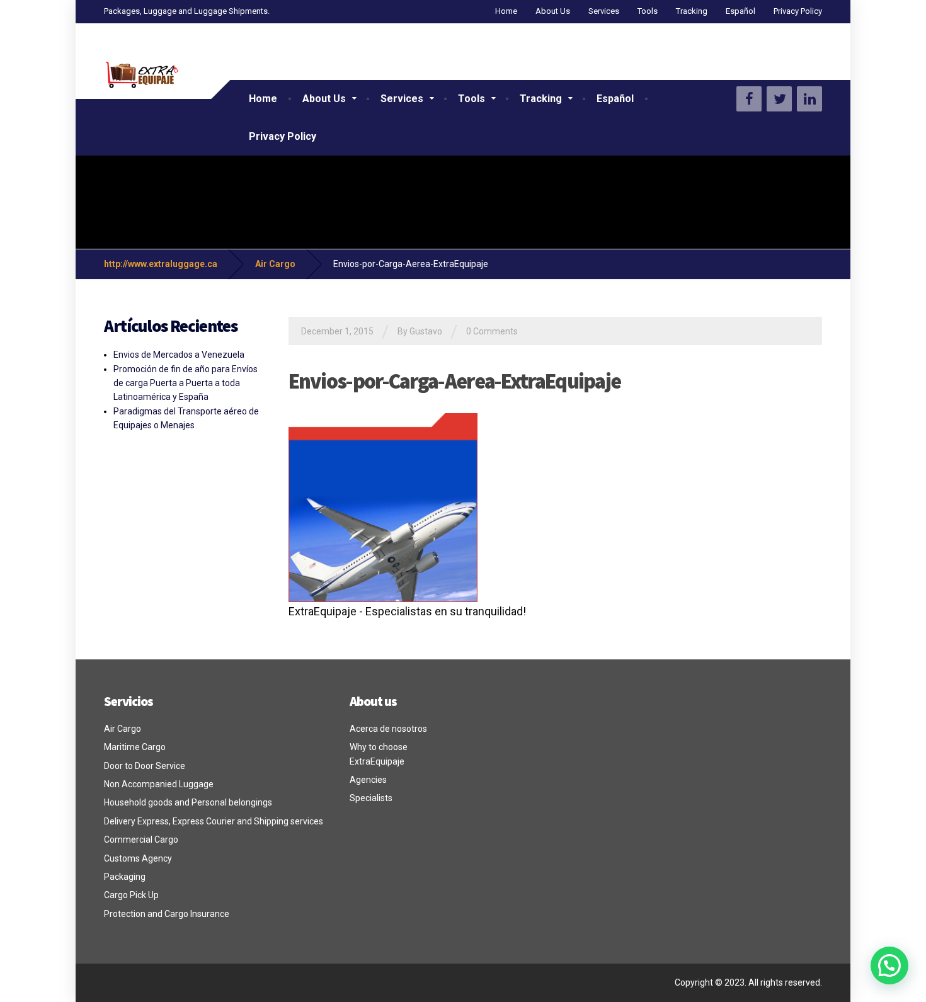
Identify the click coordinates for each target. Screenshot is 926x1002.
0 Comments (492, 331)
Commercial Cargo (141, 839)
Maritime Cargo (135, 747)
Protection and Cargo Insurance (166, 914)
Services (603, 11)
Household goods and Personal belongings (188, 802)
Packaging (125, 877)
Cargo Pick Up (131, 895)
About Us (552, 11)
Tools (647, 11)
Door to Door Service (144, 766)
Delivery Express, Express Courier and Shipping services (213, 821)
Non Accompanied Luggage (159, 784)
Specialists (371, 798)
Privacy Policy (798, 11)
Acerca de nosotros (388, 729)
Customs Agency (138, 858)
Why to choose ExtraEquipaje (379, 754)
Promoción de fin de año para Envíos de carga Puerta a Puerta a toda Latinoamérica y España (185, 383)
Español (740, 11)
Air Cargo (122, 729)
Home (506, 11)
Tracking (691, 11)
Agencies (368, 780)
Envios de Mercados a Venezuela (178, 355)
